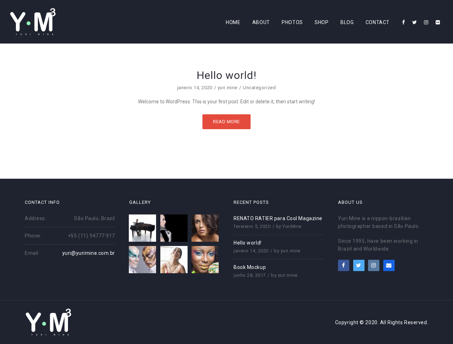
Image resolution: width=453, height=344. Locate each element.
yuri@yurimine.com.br (88, 253)
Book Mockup (250, 267)
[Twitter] (414, 22)
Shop (321, 22)
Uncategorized (259, 87)
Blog (347, 22)
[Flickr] (438, 22)
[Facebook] (403, 22)
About (261, 22)
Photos (292, 22)
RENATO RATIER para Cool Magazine (278, 218)
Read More (226, 121)
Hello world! (248, 243)
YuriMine (291, 226)
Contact (378, 22)
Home (233, 22)
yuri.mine (227, 87)
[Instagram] (426, 22)
